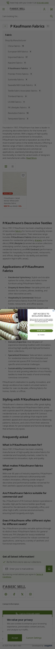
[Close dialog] (53, 310)
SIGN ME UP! (41, 330)
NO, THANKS (41, 334)
